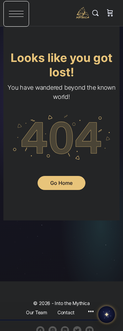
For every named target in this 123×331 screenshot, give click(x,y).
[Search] (97, 13)
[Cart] (110, 13)
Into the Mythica (83, 13)
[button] (16, 14)
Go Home (61, 183)
